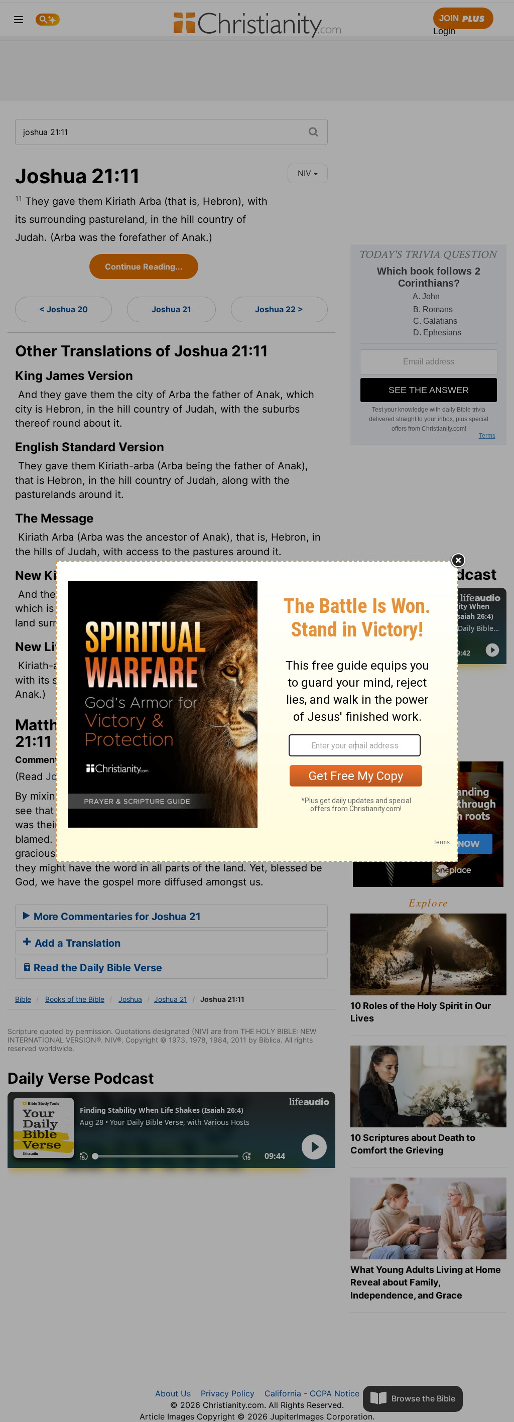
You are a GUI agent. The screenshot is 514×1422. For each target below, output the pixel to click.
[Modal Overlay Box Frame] (257, 711)
